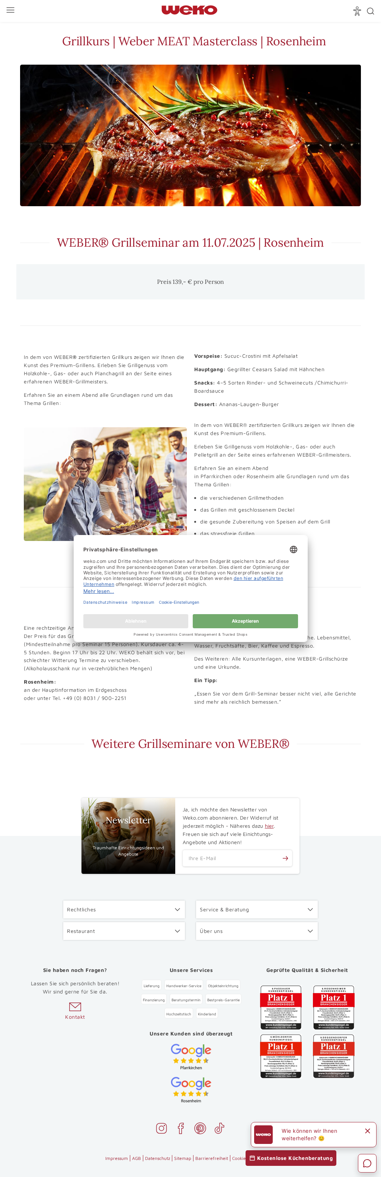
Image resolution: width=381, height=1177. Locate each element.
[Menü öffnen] (11, 11)
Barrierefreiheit (211, 1158)
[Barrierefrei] (358, 11)
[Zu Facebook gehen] (181, 1129)
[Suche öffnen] (370, 11)
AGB (136, 1158)
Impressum (116, 1158)
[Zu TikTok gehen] (219, 1129)
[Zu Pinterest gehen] (200, 1129)
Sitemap (182, 1158)
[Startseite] (189, 11)
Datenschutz (157, 1158)
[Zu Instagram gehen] (161, 1129)
